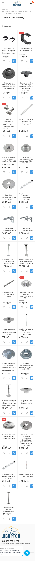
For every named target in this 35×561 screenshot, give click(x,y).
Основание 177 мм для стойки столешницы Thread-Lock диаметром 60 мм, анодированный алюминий (26, 440)
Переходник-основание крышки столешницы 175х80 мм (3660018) (26, 160)
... (2, 13)
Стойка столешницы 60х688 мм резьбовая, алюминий (26, 196)
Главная (4, 9)
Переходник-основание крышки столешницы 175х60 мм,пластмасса (9, 85)
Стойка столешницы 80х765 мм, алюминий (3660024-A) (26, 331)
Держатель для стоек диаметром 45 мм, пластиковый (26, 50)
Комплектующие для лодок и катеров (16, 11)
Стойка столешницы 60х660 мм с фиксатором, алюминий (26, 122)
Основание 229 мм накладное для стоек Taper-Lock (8, 436)
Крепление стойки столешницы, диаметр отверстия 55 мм (26, 295)
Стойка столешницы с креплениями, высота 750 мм (9, 261)
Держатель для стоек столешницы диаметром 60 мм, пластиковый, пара (8, 50)
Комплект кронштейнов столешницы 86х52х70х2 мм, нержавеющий (8, 123)
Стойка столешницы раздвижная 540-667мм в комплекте (26, 261)
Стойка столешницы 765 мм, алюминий (26, 475)
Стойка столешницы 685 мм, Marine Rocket (9, 294)
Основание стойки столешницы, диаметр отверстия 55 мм (9, 331)
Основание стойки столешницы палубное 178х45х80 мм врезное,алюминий (9, 161)
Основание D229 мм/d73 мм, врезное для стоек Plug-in (26, 401)
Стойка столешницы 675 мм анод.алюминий (9, 509)
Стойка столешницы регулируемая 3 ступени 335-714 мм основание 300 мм (9, 402)
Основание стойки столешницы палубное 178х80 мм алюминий (9, 196)
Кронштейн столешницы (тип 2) (9, 229)
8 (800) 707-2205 (10, 541)
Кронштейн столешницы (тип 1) (26, 229)
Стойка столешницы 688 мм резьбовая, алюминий (9, 476)
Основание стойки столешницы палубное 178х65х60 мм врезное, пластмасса (26, 86)
